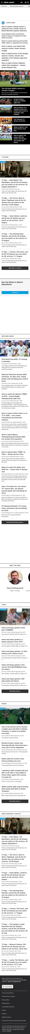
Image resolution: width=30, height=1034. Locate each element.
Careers (4, 1010)
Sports (2, 341)
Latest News (10, 22)
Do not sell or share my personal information (14, 1020)
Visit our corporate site (14, 981)
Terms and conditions (8, 993)
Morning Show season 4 (16, 6)
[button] (2, 2)
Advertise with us (6, 1017)
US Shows (3, 162)
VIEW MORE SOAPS (14, 691)
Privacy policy (5, 1000)
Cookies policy (5, 1003)
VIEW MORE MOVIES (14, 801)
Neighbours (3, 609)
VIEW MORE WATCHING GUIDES (14, 522)
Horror (2, 708)
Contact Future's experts (8, 996)
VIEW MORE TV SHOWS (14, 268)
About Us (4, 1013)
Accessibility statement (8, 1006)
